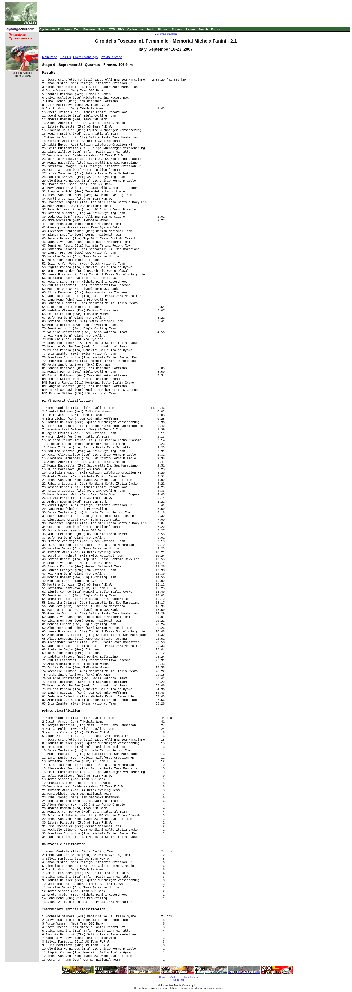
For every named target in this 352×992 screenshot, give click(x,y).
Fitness (177, 29)
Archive (174, 977)
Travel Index (191, 977)
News (68, 29)
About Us (178, 979)
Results (65, 57)
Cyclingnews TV (50, 29)
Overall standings (85, 57)
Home (162, 977)
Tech (77, 29)
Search (203, 29)
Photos (163, 29)
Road (102, 29)
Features (89, 29)
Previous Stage (111, 57)
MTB (112, 29)
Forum (215, 29)
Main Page (49, 57)
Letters (191, 29)
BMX (121, 29)
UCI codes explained (166, 33)
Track (150, 29)
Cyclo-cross (135, 29)
